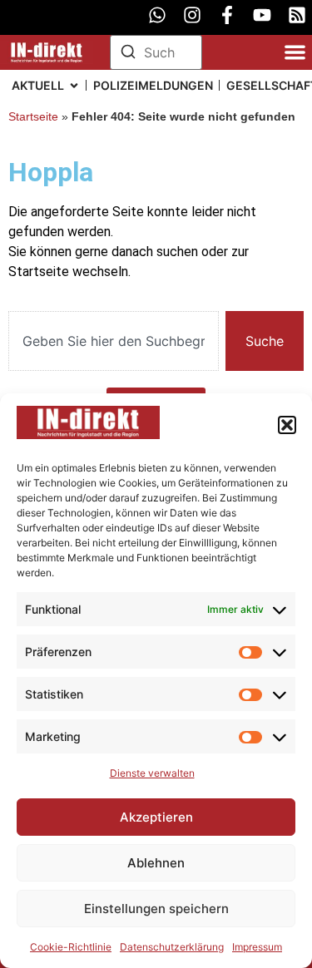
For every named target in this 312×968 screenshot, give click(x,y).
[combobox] (113, 341)
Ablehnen (156, 863)
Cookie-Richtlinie (70, 947)
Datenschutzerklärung (172, 947)
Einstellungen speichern (156, 908)
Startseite (33, 117)
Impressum (257, 947)
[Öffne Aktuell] (74, 85)
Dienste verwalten (152, 773)
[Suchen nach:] (156, 52)
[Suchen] (128, 54)
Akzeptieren (156, 817)
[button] (287, 425)
